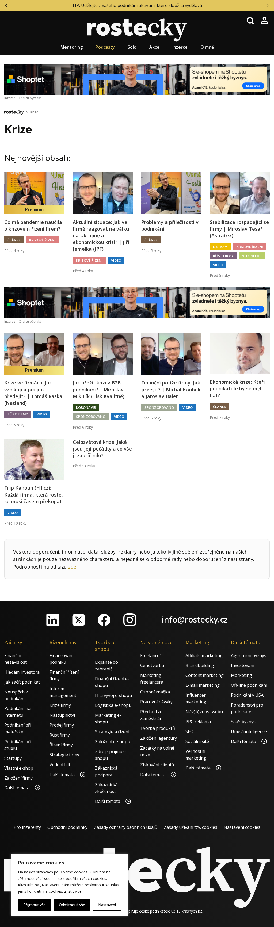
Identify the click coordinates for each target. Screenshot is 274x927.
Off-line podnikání (249, 685)
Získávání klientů (157, 765)
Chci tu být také (30, 98)
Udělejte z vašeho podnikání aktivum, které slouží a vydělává (141, 5)
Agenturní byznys (248, 655)
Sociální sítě (197, 741)
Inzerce (180, 47)
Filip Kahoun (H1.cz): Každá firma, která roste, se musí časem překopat (33, 494)
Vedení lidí (251, 255)
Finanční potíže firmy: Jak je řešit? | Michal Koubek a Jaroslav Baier (170, 389)
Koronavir (86, 407)
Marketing (241, 675)
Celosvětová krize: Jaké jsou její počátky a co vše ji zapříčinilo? (102, 449)
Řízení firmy (61, 745)
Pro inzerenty (27, 827)
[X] (78, 619)
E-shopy (220, 246)
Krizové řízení (42, 240)
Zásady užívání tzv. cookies (190, 827)
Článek (14, 240)
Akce (154, 47)
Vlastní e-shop (18, 768)
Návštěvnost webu (204, 712)
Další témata (17, 788)
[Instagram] (129, 619)
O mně (207, 47)
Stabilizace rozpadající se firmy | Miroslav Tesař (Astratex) (239, 229)
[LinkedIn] (52, 619)
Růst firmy (223, 255)
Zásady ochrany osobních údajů (125, 827)
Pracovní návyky (156, 702)
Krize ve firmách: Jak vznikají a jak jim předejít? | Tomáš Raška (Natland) (33, 392)
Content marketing (204, 675)
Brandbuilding (199, 665)
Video (116, 260)
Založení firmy (18, 778)
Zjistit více (73, 891)
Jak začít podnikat (22, 682)
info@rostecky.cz (195, 619)
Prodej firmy (62, 725)
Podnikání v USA (247, 695)
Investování (242, 665)
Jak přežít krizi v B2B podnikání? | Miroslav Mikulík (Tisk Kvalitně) (98, 389)
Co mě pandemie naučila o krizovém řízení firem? (33, 225)
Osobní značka (155, 692)
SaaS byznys (243, 721)
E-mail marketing (202, 685)
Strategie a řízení (112, 732)
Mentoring (71, 47)
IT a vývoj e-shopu (113, 695)
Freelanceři (151, 655)
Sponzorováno (90, 416)
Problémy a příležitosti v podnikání (170, 225)
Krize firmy (60, 705)
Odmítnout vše (72, 904)
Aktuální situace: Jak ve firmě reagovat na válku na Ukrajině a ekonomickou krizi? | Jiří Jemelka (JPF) (101, 235)
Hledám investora (22, 672)
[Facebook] (104, 619)
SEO (189, 731)
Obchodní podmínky (67, 827)
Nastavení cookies (242, 827)
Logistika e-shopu (113, 705)
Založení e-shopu (112, 742)
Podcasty (105, 47)
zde (72, 566)
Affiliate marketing (204, 655)
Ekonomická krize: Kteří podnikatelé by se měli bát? (237, 388)
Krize (34, 112)
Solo (132, 47)
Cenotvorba (152, 665)
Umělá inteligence (249, 731)
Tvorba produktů (157, 728)
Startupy (13, 758)
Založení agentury (158, 738)
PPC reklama (198, 721)
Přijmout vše (34, 904)
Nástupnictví (62, 715)
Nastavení (107, 904)
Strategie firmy (64, 755)
